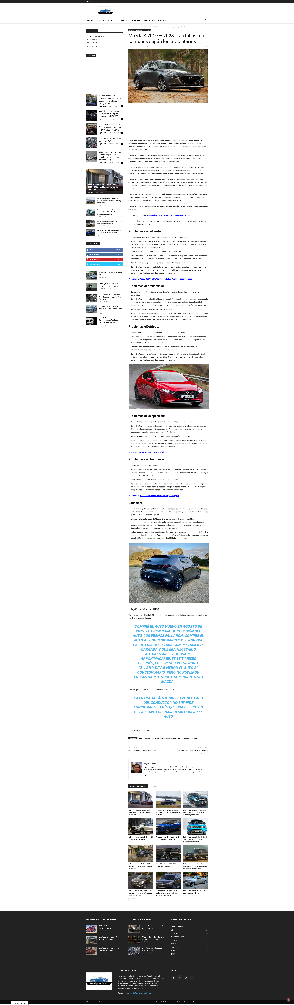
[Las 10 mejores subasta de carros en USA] (91, 142)
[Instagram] (150, 775)
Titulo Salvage (92, 39)
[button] (205, 21)
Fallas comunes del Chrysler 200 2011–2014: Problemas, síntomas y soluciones (168, 812)
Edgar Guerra (135, 46)
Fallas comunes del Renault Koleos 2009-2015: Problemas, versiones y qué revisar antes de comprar (195, 866)
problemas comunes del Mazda (170, 738)
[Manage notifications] (288, 1000)
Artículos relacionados (138, 786)
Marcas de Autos (140, 30)
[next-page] (133, 899)
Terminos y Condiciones (200, 1002)
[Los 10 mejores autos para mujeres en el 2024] (91, 951)
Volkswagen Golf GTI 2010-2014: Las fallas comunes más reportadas (191, 751)
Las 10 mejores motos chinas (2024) (142, 750)
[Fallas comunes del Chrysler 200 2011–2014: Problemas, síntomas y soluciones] (168, 799)
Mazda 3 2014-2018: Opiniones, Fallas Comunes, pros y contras (165, 279)
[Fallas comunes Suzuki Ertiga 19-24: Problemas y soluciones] (140, 826)
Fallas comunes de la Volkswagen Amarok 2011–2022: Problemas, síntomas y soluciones (194, 812)
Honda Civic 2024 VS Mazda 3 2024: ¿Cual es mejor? (169, 215)
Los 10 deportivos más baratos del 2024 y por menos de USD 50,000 (109, 113)
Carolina (90, 192)
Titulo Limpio (92, 43)
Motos (161, 20)
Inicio (90, 20)
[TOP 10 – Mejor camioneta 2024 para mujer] (91, 929)
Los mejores (135, 20)
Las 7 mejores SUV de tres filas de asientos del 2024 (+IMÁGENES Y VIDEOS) (110, 127)
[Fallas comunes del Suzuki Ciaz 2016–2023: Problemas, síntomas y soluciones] (140, 799)
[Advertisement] (166, 11)
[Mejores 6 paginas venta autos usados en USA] (134, 929)
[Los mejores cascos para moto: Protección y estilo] (91, 287)
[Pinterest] (186, 978)
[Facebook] (146, 775)
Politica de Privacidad (184, 1002)
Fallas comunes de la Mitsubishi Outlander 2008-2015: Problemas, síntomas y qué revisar (167, 893)
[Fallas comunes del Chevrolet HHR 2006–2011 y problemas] (195, 880)
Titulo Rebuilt (92, 46)
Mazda (149, 30)
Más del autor (154, 786)
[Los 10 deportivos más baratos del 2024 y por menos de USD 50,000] (91, 115)
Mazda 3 (147, 738)
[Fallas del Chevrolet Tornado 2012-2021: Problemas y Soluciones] (168, 826)
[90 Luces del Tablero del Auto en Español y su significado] (134, 940)
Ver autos (148, 20)
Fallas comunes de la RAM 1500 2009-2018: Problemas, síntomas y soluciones (140, 866)
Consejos (123, 20)
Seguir (119, 254)
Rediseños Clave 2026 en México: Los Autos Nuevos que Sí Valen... (110, 308)
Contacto (88, 1)
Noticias (111, 20)
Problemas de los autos (190, 738)
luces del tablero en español (98, 36)
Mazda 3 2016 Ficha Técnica (157, 452)
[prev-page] (129, 899)
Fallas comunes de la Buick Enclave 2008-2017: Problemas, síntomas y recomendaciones (140, 893)
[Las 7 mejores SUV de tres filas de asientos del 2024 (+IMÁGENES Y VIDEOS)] (91, 129)
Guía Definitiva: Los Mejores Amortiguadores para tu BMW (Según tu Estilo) (110, 297)
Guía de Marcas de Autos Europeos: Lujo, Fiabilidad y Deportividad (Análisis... (109, 320)
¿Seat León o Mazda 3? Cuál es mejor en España (159, 496)
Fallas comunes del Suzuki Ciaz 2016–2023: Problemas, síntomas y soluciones (140, 812)
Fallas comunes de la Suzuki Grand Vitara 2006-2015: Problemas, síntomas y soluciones (195, 839)
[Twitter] (192, 978)
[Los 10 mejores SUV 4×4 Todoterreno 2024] (91, 940)
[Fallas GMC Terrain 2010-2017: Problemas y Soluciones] (168, 853)
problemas (155, 738)
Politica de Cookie (161, 1002)
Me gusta (118, 250)
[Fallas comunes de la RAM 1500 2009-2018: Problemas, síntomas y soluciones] (140, 853)
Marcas (99, 20)
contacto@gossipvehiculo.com (139, 993)
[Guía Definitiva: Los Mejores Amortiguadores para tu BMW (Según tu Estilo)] (91, 298)
